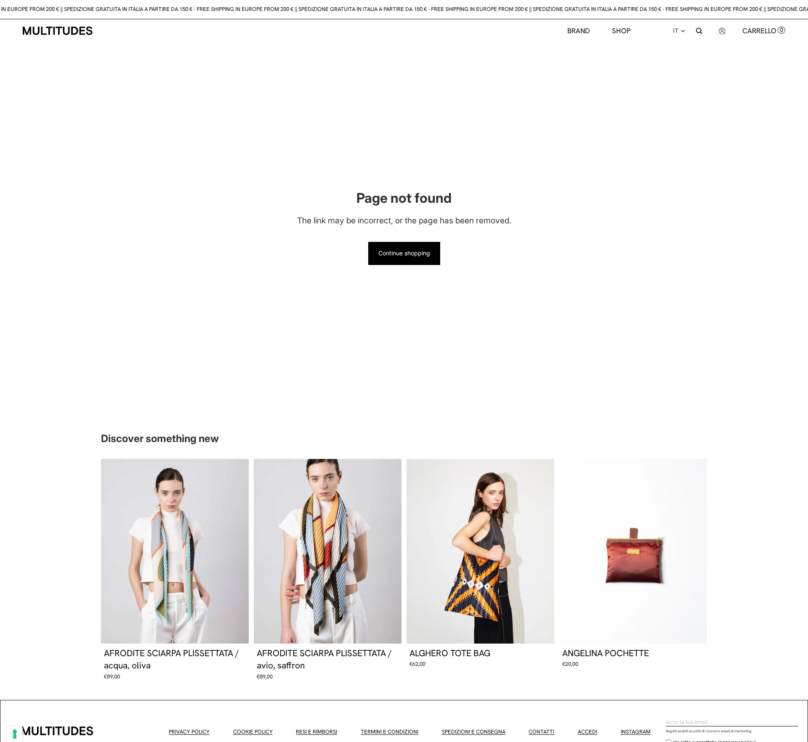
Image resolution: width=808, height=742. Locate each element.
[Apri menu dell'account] (722, 30)
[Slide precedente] (113, 551)
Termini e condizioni (389, 731)
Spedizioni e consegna (473, 731)
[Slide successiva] (236, 551)
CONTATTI (541, 731)
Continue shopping (404, 253)
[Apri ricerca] (699, 31)
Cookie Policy (253, 731)
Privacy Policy (189, 731)
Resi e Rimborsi (316, 731)
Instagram (636, 731)
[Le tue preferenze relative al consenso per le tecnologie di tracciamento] (15, 734)
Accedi (587, 731)
